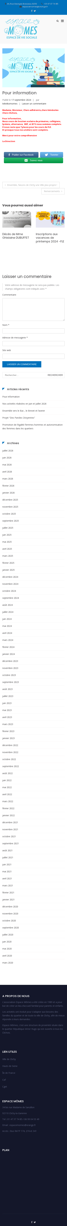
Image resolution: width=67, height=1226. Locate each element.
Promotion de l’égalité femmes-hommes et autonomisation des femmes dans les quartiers (32, 426)
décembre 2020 (10, 906)
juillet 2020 (7, 934)
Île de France (8, 1072)
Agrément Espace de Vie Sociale (14, 240)
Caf (4, 1079)
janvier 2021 (8, 899)
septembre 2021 (10, 843)
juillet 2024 (7, 611)
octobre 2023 (9, 675)
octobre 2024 (9, 590)
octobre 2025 (9, 513)
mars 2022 (7, 801)
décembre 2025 (10, 499)
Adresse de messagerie (15, 337)
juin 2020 (7, 941)
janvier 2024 (8, 654)
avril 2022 (7, 794)
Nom (5, 324)
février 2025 (8, 562)
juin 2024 (7, 618)
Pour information (11, 396)
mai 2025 (7, 541)
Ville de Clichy (9, 1059)
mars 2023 (7, 724)
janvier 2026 (8, 492)
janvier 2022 (8, 815)
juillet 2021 (7, 857)
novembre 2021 (10, 829)
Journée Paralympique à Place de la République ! (47, 239)
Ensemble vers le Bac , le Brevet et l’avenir (23, 410)
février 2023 (8, 731)
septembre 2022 (10, 766)
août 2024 (7, 604)
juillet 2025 (7, 527)
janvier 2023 (8, 738)
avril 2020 (7, 955)
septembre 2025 (10, 520)
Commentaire (9, 294)
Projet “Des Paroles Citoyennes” (18, 417)
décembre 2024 (10, 576)
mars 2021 (7, 885)
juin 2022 (7, 780)
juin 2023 (7, 703)
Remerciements (52, 191)
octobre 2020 (9, 920)
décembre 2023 (10, 661)
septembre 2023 (10, 682)
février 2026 (8, 485)
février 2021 (8, 892)
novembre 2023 (10, 668)
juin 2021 (7, 864)
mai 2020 (7, 948)
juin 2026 (7, 457)
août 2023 (7, 689)
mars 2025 (7, 555)
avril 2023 (7, 717)
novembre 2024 (10, 583)
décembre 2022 (10, 745)
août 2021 (7, 850)
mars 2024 (7, 639)
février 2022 (8, 808)
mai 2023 (7, 710)
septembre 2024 (10, 597)
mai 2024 (7, 625)
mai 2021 (7, 871)
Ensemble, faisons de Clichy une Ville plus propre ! (32, 184)
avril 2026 (7, 471)
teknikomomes (9, 103)
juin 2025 (7, 534)
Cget (4, 1086)
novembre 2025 (10, 506)
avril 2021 (7, 878)
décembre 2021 (10, 822)
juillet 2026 (7, 450)
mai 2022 (7, 787)
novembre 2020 (10, 913)
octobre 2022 (9, 759)
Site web (6, 350)
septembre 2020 (10, 927)
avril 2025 (7, 548)
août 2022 (7, 773)
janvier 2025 (8, 569)
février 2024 (8, 647)
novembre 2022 (10, 752)
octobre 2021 (9, 836)
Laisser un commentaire (34, 103)
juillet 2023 (7, 696)
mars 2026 (7, 478)
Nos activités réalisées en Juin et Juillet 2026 (24, 403)
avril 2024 (7, 632)
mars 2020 (7, 962)
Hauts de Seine (9, 1066)
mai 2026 (7, 464)
